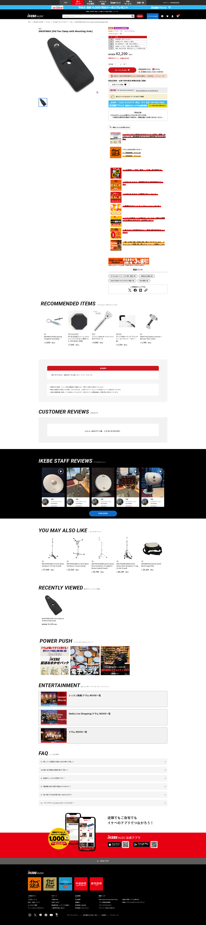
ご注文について (32, 899)
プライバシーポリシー (73, 915)
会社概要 (77, 899)
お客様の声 (55, 899)
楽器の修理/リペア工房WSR (130, 899)
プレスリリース (114, 915)
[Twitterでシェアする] (129, 290)
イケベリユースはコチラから (69, 798)
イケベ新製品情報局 (105, 902)
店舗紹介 (77, 902)
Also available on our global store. (147, 90)
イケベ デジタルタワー (105, 905)
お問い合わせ (55, 902)
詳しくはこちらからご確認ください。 (140, 790)
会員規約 (103, 915)
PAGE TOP (104, 861)
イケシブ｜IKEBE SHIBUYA (106, 908)
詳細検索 (139, 16)
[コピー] (146, 290)
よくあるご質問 (32, 905)
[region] (103, 609)
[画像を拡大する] (97, 92)
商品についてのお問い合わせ (121, 127)
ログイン (166, 2)
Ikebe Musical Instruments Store (108, 899)
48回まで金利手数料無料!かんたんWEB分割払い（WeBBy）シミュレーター (139, 76)
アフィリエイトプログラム (36, 908)
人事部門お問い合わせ (58, 908)
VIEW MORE (103, 513)
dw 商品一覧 (144, 280)
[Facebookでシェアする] (135, 290)
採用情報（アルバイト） (82, 908)
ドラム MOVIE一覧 (78, 731)
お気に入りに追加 (117, 84)
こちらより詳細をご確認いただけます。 (74, 806)
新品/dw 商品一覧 (147, 276)
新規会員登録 (175, 2)
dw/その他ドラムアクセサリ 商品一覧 (122, 280)
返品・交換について (34, 902)
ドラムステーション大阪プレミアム (122, 115)
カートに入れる (121, 70)
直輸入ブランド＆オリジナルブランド (133, 902)
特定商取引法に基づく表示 (90, 915)
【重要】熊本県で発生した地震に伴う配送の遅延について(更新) (103, 11)
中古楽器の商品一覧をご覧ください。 (104, 781)
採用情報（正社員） (81, 905)
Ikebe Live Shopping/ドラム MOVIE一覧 (90, 713)
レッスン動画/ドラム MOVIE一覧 (85, 695)
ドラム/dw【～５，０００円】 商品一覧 (123, 276)
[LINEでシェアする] (140, 290)
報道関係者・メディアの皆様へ (61, 905)
